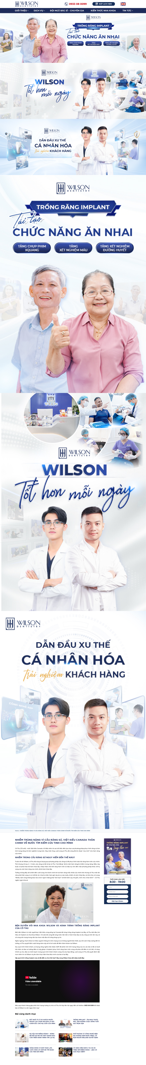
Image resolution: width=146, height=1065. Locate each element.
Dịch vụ (38, 10)
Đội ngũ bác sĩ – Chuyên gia (67, 10)
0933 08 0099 (78, 3)
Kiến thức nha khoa (103, 10)
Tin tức (127, 10)
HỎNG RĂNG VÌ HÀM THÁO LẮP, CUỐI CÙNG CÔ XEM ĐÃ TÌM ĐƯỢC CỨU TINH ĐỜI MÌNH (41, 1050)
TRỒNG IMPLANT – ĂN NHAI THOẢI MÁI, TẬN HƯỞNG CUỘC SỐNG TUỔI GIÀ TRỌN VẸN (86, 1021)
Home (17, 830)
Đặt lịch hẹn (105, 4)
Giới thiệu (21, 10)
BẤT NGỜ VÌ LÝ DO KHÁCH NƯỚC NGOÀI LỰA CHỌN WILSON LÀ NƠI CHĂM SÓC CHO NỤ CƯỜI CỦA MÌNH (42, 1021)
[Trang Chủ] (26, 4)
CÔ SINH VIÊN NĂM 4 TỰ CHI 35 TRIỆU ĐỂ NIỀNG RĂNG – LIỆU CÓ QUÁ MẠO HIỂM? (85, 1050)
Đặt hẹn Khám (117, 901)
